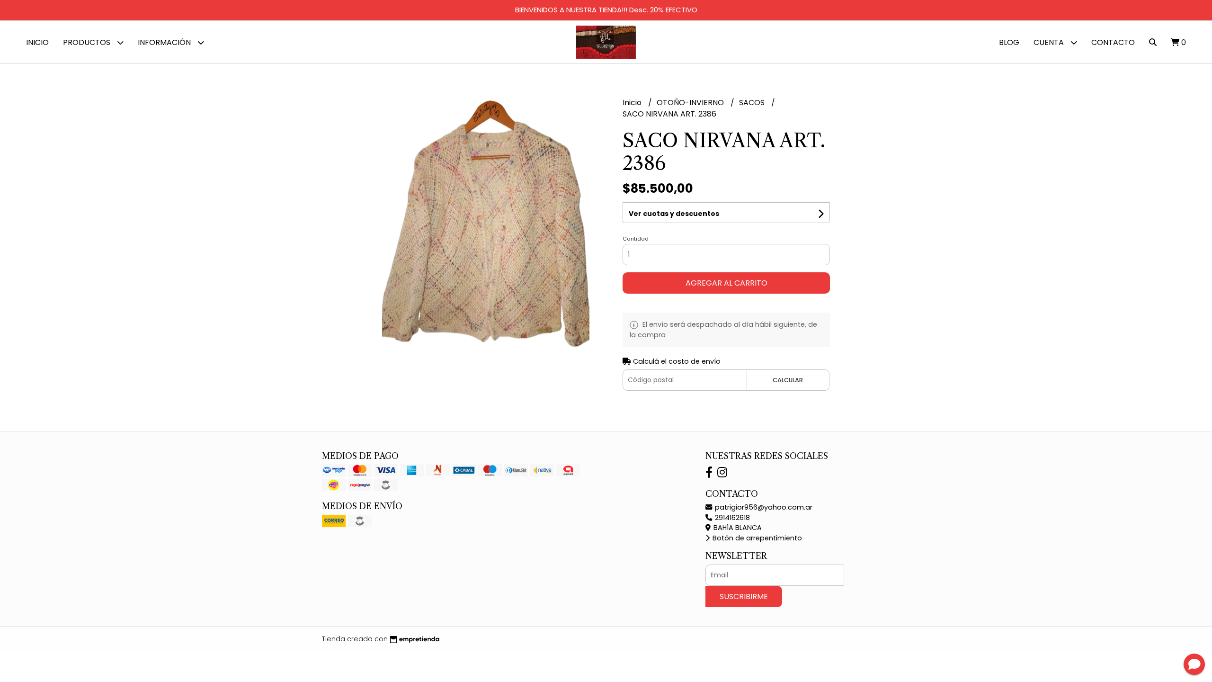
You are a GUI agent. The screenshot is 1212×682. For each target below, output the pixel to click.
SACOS (752, 102)
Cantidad (636, 238)
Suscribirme (744, 596)
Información (165, 42)
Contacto (1113, 42)
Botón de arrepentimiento (756, 538)
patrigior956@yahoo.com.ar (762, 507)
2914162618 (731, 517)
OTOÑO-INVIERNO (691, 102)
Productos (87, 42)
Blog (1009, 42)
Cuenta (1050, 42)
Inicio (37, 42)
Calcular (788, 380)
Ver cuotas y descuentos (674, 213)
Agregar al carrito (726, 283)
